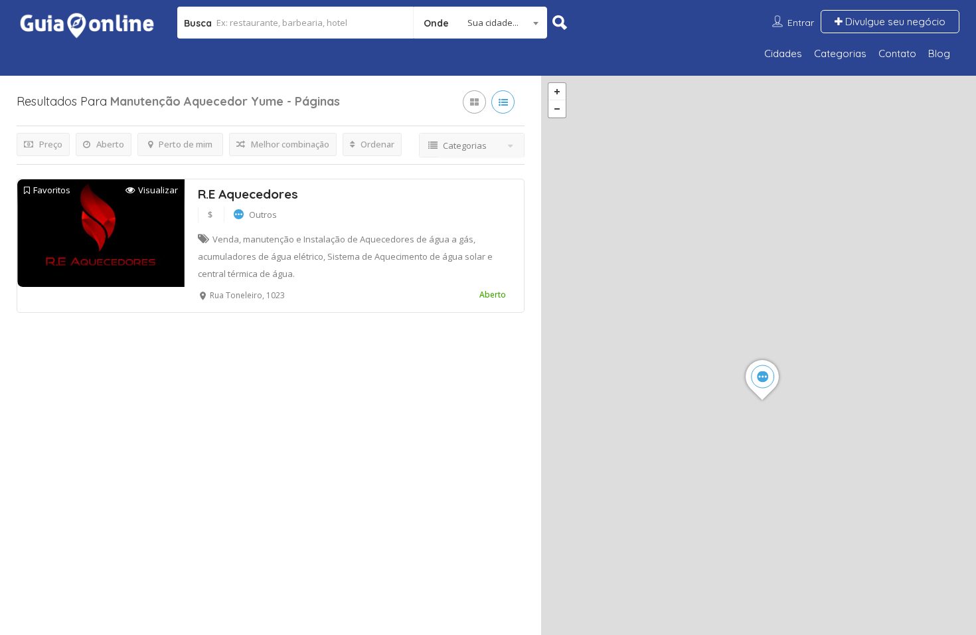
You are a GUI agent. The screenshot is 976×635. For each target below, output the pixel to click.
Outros (263, 215)
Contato (897, 53)
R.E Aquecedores (248, 194)
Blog (939, 53)
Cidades (783, 53)
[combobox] (480, 22)
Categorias (840, 53)
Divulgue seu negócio (894, 21)
